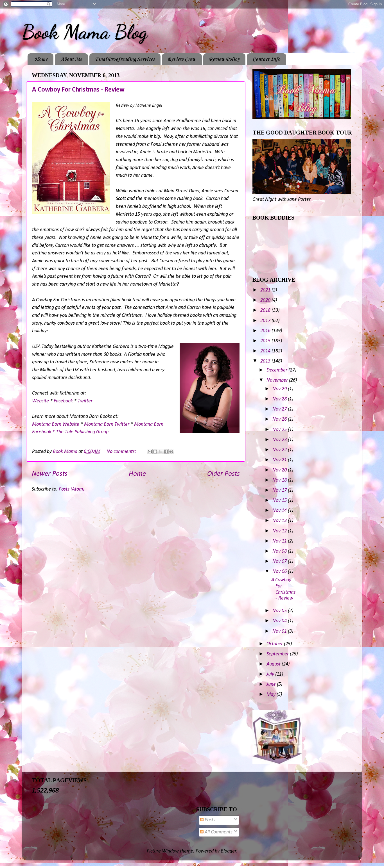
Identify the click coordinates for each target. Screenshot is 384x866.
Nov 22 (280, 450)
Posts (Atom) (71, 489)
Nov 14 (280, 510)
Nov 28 (280, 399)
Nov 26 (280, 419)
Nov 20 (280, 470)
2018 (266, 310)
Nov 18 (280, 480)
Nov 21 (280, 460)
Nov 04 (280, 621)
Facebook (63, 401)
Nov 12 (280, 531)
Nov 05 (280, 611)
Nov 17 (280, 490)
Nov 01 (280, 631)
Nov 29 (280, 389)
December (277, 370)
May (271, 694)
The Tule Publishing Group (82, 432)
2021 (266, 290)
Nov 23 (280, 440)
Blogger (228, 851)
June (271, 684)
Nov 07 (280, 561)
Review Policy (224, 59)
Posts (209, 820)
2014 (266, 351)
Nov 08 (280, 551)
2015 (266, 341)
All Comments (218, 832)
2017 (266, 320)
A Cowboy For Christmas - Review (78, 89)
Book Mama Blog (84, 32)
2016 (266, 331)
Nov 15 (280, 500)
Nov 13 (280, 520)
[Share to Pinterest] (171, 451)
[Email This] (150, 451)
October (275, 644)
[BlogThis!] (155, 451)
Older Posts (223, 473)
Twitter (85, 401)
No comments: (122, 451)
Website (40, 401)
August (274, 664)
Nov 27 (280, 409)
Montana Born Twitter (106, 424)
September (278, 654)
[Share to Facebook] (166, 451)
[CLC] (277, 762)
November (277, 380)
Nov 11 (280, 541)
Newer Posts (49, 473)
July (270, 674)
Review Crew (182, 59)
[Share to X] (160, 451)
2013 (266, 361)
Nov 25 (280, 429)
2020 (266, 300)
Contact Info (266, 59)
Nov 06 (280, 571)
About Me (71, 59)
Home (41, 59)
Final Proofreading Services (125, 59)
